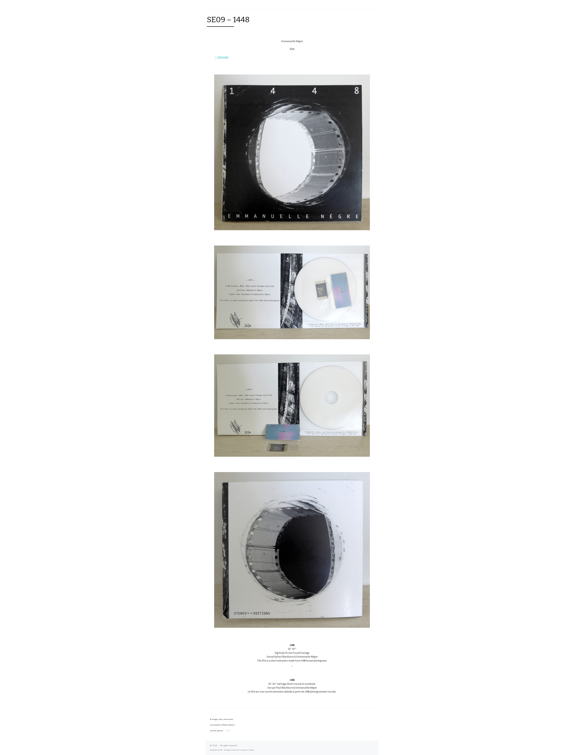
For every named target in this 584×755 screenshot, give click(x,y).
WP (221, 750)
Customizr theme (247, 750)
